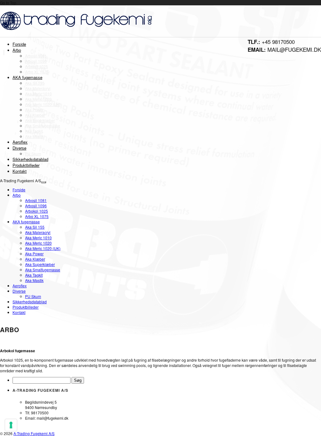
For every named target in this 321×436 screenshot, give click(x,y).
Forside (19, 44)
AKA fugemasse (27, 77)
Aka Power (34, 109)
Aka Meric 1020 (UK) (43, 104)
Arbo (17, 50)
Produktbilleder (26, 165)
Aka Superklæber (40, 120)
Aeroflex (20, 142)
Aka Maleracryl (37, 88)
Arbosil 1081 (36, 55)
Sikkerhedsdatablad (30, 159)
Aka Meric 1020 (38, 99)
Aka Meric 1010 (38, 93)
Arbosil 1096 (36, 61)
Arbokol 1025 (36, 66)
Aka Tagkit (34, 131)
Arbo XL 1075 (37, 71)
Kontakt (20, 171)
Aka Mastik (34, 136)
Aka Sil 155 (35, 83)
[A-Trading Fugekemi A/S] (77, 29)
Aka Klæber (35, 115)
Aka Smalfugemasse (42, 125)
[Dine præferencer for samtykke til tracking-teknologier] (11, 425)
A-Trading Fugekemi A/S (34, 433)
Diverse (19, 148)
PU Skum (33, 153)
